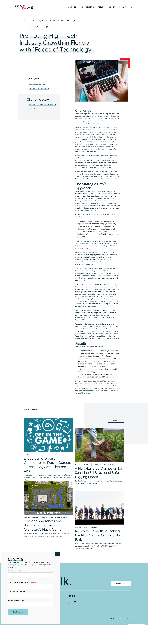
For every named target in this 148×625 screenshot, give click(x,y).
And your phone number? (16, 600)
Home (21, 21)
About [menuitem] (100, 7)
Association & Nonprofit (83, 464)
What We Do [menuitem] (73, 7)
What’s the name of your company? (22, 582)
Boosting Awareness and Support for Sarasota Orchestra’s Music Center (43, 525)
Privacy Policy (126, 618)
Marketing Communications (39, 88)
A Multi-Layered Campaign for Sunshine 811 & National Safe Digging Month (98, 472)
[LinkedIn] (75, 602)
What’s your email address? (19, 591)
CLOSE (57, 554)
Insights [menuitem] (112, 7)
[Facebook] (70, 602)
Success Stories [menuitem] (87, 7)
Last (32, 579)
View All (115, 420)
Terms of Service (114, 618)
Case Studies (28, 21)
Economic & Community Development (34, 27)
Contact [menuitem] (122, 7)
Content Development (37, 84)
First (9, 579)
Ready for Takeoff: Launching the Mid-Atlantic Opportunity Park (97, 535)
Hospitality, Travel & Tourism (58, 517)
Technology (51, 27)
